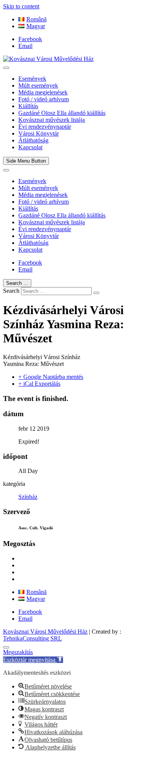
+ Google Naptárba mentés (50, 377)
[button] (33, 659)
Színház (27, 496)
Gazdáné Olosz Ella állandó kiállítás (61, 113)
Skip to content (21, 6)
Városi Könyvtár (38, 133)
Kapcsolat (30, 147)
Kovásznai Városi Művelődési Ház (45, 631)
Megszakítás (18, 652)
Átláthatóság (33, 140)
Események (32, 78)
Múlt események (38, 85)
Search (11, 290)
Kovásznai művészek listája (51, 120)
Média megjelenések (43, 92)
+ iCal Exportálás (39, 383)
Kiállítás (28, 106)
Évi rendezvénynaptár (44, 126)
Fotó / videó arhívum (43, 99)
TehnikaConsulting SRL (32, 638)
